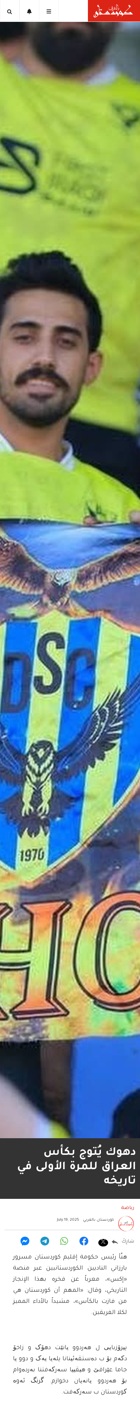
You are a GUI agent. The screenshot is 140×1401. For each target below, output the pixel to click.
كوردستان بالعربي (98, 1220)
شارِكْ (127, 1242)
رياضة (127, 1208)
